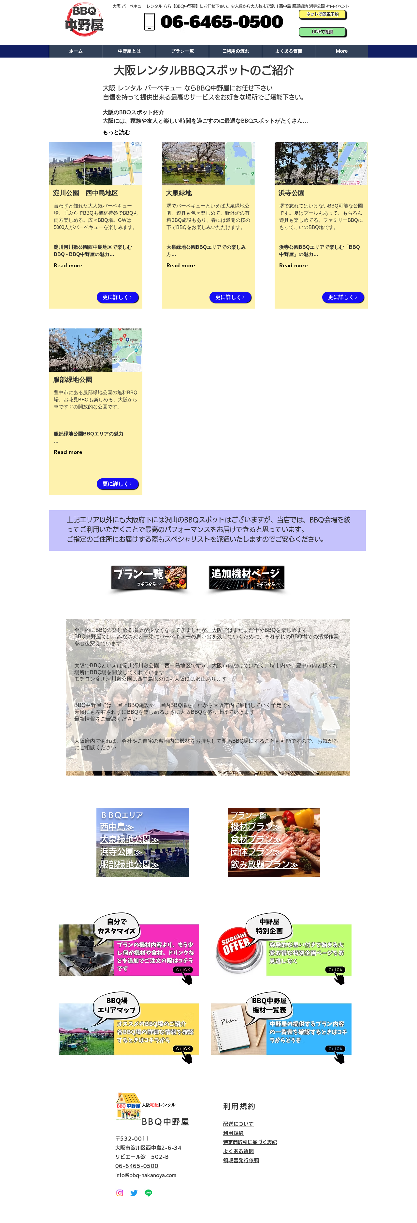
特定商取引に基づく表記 (250, 1142)
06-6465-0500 (137, 1165)
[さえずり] (134, 1193)
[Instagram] (119, 1193)
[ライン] (148, 1193)
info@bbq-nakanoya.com (145, 1175)
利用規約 (233, 1133)
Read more (68, 265)
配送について (238, 1124)
